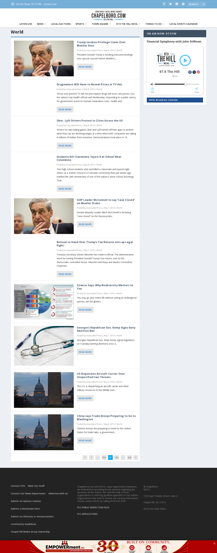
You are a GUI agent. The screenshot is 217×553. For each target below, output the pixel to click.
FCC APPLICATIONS (87, 513)
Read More (85, 66)
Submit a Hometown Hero (25, 508)
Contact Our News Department (28, 493)
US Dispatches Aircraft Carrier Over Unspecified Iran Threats (101, 375)
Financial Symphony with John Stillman (174, 41)
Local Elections (61, 24)
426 (129, 457)
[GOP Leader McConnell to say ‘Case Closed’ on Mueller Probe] (44, 216)
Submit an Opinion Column (26, 501)
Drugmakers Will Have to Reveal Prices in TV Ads (89, 84)
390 (104, 457)
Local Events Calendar (184, 24)
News (40, 24)
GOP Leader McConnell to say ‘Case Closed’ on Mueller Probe (106, 201)
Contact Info (18, 485)
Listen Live (26, 24)
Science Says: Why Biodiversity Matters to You (105, 286)
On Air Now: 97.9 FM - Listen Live (33, 4)
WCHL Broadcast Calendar (163, 99)
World (119, 50)
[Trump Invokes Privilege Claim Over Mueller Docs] (44, 58)
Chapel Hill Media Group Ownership (30, 531)
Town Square (100, 24)
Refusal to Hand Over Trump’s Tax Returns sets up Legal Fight (95, 243)
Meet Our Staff (36, 485)
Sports (79, 24)
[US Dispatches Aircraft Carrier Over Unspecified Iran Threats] (44, 390)
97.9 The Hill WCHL (127, 24)
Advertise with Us (58, 493)
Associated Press (94, 50)
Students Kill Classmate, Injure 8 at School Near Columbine (89, 158)
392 (117, 457)
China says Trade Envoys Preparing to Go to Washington (106, 417)
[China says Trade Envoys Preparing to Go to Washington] (44, 432)
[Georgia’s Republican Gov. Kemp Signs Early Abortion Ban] (44, 346)
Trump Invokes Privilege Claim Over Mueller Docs (101, 43)
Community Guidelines (23, 524)
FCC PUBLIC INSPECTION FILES (93, 507)
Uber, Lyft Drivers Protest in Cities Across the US (90, 120)
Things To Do (153, 24)
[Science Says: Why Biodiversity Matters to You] (44, 301)
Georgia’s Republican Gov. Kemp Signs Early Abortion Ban (106, 329)
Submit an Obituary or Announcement (32, 516)
